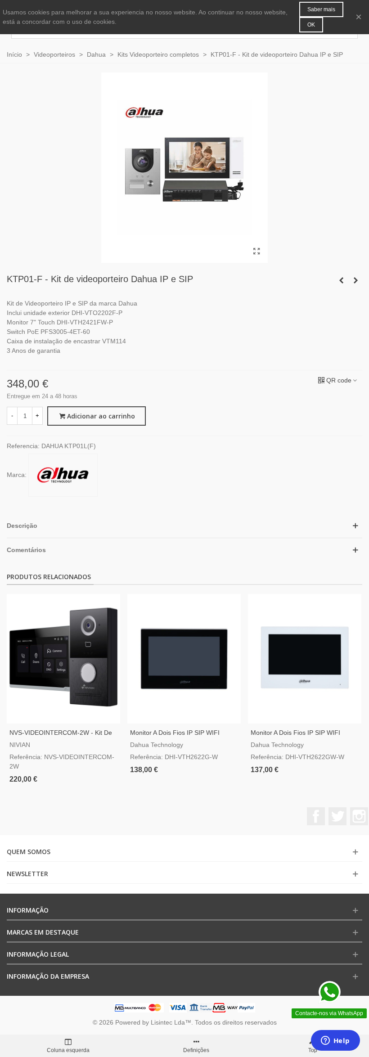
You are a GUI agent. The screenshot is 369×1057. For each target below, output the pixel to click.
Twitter (337, 816)
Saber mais (321, 9)
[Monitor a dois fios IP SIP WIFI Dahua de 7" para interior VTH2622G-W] (184, 659)
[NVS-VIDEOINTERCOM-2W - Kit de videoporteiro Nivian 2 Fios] (63, 659)
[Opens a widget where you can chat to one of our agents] (335, 1041)
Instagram (359, 816)
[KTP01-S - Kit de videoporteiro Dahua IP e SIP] (341, 280)
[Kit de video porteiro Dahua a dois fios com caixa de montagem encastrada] (355, 280)
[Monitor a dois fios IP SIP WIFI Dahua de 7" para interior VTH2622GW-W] (304, 659)
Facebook (316, 816)
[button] (184, 526)
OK (311, 25)
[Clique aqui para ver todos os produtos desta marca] (63, 475)
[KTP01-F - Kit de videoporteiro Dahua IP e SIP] (256, 251)
